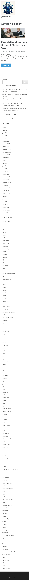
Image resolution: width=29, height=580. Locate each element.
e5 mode (4, 320)
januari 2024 (5, 213)
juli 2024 (4, 196)
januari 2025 (5, 179)
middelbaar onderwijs (8, 439)
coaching (4, 287)
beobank (4, 257)
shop (3, 502)
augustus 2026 (6, 127)
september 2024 (6, 190)
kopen (4, 400)
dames (4, 304)
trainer (4, 521)
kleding (4, 395)
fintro (3, 334)
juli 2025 (4, 163)
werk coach (5, 549)
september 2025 (6, 157)
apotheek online (6, 221)
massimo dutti (6, 425)
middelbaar (5, 436)
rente (3, 491)
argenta (4, 224)
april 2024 (5, 204)
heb (3, 359)
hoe (3, 367)
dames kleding (6, 306)
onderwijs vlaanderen (8, 461)
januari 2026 (5, 146)
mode (3, 441)
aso (3, 227)
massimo (4, 422)
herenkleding (5, 362)
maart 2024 (5, 207)
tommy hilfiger (6, 519)
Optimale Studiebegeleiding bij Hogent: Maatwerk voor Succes (14, 45)
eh (3, 326)
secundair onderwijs (7, 499)
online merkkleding (7, 472)
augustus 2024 (6, 193)
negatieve (5, 450)
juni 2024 (4, 199)
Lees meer (6, 65)
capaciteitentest (6, 279)
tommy (4, 516)
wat (3, 541)
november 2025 (6, 152)
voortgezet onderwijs (8, 535)
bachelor (4, 235)
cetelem (4, 282)
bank (3, 238)
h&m (3, 353)
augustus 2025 (6, 160)
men (3, 430)
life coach (4, 414)
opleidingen (5, 477)
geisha (4, 342)
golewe (12, 51)
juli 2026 (4, 130)
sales (3, 494)
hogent (4, 370)
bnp (3, 262)
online (4, 466)
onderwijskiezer (6, 463)
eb (3, 323)
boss (3, 268)
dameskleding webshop (8, 312)
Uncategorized (6, 530)
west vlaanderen (6, 554)
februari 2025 (6, 177)
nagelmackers (6, 444)
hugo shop (5, 378)
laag (3, 403)
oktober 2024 (6, 188)
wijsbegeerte (5, 560)
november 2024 (6, 185)
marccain (4, 419)
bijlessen (4, 260)
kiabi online (5, 392)
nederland (5, 447)
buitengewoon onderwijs (8, 273)
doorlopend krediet (7, 317)
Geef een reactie (21, 51)
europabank (5, 331)
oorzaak (4, 475)
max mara (5, 428)
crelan (4, 298)
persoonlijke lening (7, 483)
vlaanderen (5, 532)
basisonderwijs (6, 243)
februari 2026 (6, 144)
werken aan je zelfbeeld (8, 552)
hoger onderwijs (6, 373)
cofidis (4, 290)
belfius (4, 251)
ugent (4, 527)
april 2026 (5, 138)
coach (4, 284)
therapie (4, 513)
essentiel (4, 328)
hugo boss (5, 375)
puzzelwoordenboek (7, 488)
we (3, 543)
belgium (4, 254)
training (4, 524)
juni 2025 (4, 166)
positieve (4, 486)
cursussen (5, 301)
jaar (3, 384)
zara (3, 565)
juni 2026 (4, 133)
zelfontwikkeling (6, 568)
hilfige (4, 364)
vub (3, 538)
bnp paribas (5, 265)
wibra (3, 557)
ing (3, 381)
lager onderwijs (6, 408)
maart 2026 (5, 141)
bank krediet (5, 240)
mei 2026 (4, 135)
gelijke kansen (6, 345)
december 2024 (6, 182)
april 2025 (5, 171)
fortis (3, 337)
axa (3, 229)
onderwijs (5, 458)
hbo (3, 356)
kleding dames (6, 397)
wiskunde (4, 563)
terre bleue (5, 510)
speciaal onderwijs (7, 505)
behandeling (5, 249)
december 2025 (6, 149)
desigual (4, 315)
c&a (3, 276)
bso (3, 271)
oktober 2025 (6, 155)
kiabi (3, 389)
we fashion (5, 546)
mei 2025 (4, 168)
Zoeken (4, 79)
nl (2, 452)
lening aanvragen (6, 411)
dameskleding (6, 309)
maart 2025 (5, 174)
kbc (3, 386)
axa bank (4, 232)
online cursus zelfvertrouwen (10, 469)
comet (4, 295)
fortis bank (5, 339)
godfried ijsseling (7, 351)
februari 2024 (6, 210)
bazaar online (5, 246)
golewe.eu (6, 16)
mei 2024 (4, 201)
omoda (4, 455)
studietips (5, 508)
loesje (4, 417)
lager (3, 406)
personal (4, 480)
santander (5, 497)
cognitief (4, 293)
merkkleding (5, 433)
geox (3, 348)
